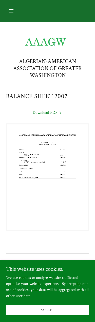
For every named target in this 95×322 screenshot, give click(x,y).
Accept (47, 310)
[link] (47, 42)
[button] (11, 11)
